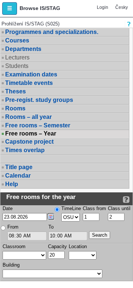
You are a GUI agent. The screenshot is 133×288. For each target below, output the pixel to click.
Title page (19, 167)
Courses (17, 40)
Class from (94, 208)
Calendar (18, 175)
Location (78, 246)
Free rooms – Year (30, 133)
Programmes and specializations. (51, 32)
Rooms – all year (28, 117)
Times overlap (25, 150)
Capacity (57, 246)
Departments (23, 49)
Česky (121, 7)
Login (102, 7)
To (51, 227)
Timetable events (29, 83)
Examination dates (31, 74)
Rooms (15, 108)
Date (8, 208)
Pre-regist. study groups (39, 100)
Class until (119, 208)
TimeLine (71, 208)
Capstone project (29, 141)
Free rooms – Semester (37, 125)
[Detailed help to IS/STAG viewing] (126, 199)
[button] (9, 8)
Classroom (14, 246)
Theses (15, 91)
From (12, 227)
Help (11, 184)
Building (11, 265)
